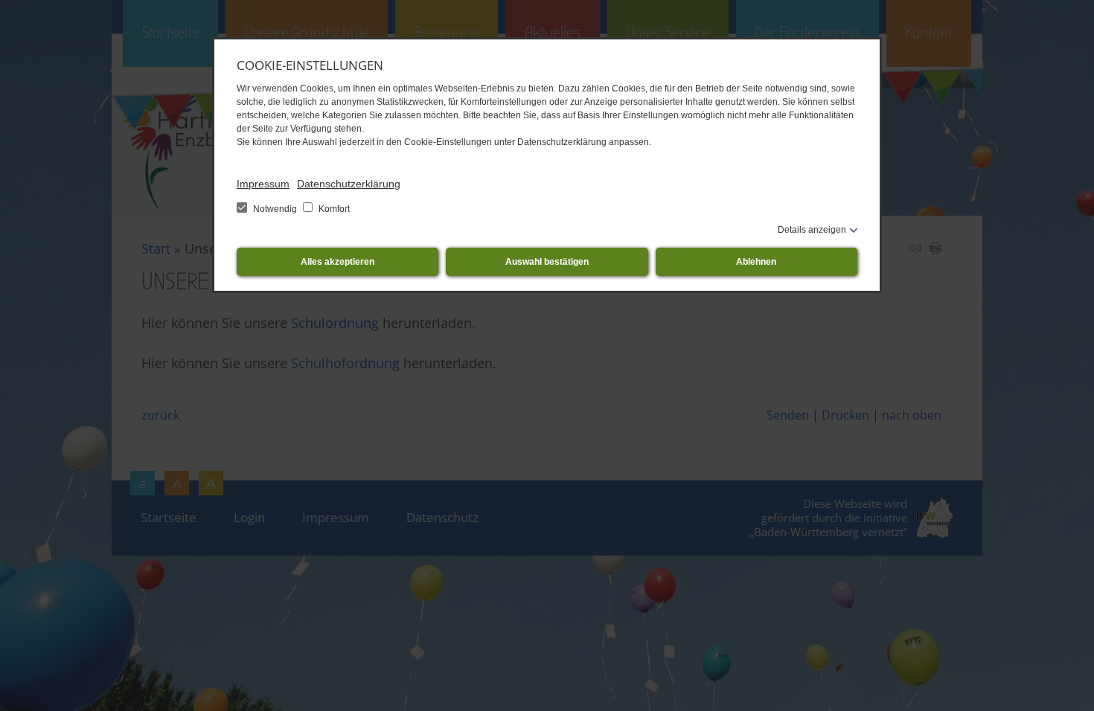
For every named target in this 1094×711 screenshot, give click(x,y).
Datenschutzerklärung (348, 184)
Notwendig (275, 209)
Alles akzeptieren (337, 262)
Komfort (333, 209)
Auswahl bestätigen (547, 262)
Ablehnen (756, 262)
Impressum (263, 184)
